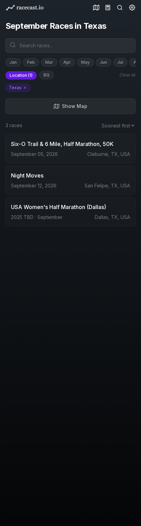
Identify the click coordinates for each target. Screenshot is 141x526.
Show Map (74, 106)
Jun (103, 62)
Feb (31, 62)
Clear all (127, 74)
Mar (49, 62)
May (85, 62)
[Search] (118, 7)
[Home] (25, 7)
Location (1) (21, 75)
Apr (67, 62)
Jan (13, 62)
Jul (120, 62)
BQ (46, 74)
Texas (15, 87)
